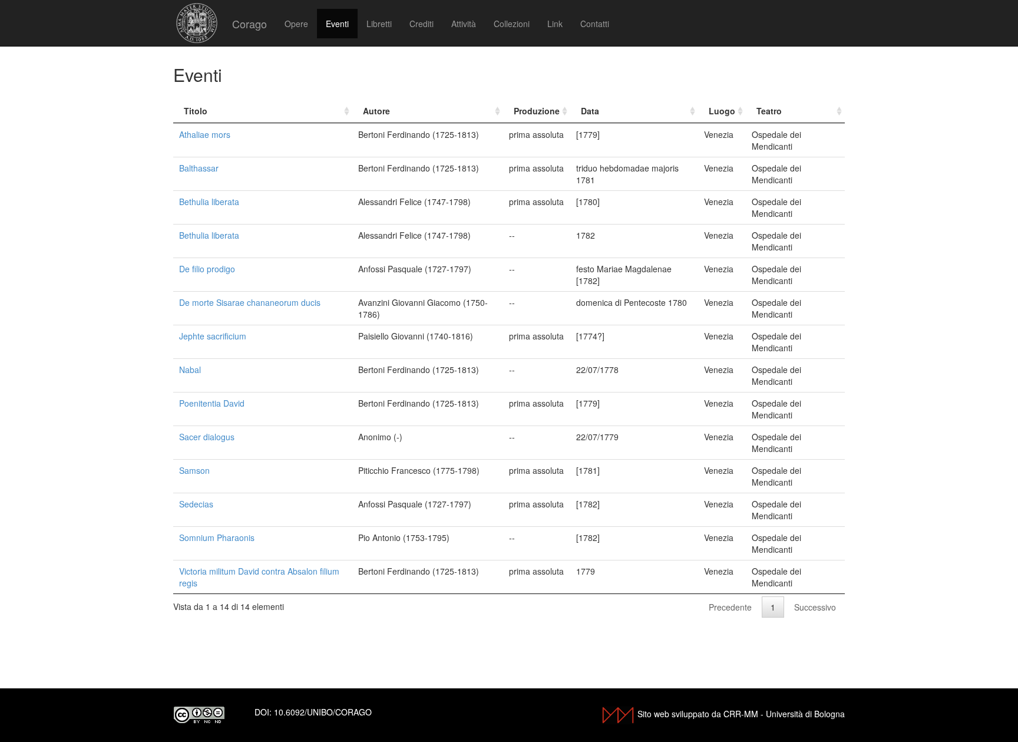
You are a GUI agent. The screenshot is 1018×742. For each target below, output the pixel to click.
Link (555, 23)
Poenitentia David (211, 403)
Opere (296, 23)
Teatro (769, 111)
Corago (249, 23)
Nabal (190, 369)
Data (590, 111)
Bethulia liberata (209, 201)
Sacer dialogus (206, 437)
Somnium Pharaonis (216, 537)
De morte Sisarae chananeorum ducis (249, 302)
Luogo (722, 111)
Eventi (337, 23)
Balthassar (199, 168)
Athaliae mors (204, 134)
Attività (463, 23)
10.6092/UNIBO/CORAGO (323, 712)
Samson (194, 470)
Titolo (195, 111)
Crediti (421, 23)
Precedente (730, 607)
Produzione (537, 111)
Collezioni (512, 23)
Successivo (815, 607)
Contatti (594, 23)
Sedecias (196, 504)
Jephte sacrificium (212, 336)
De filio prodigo (207, 269)
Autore (376, 111)
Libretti (379, 23)
